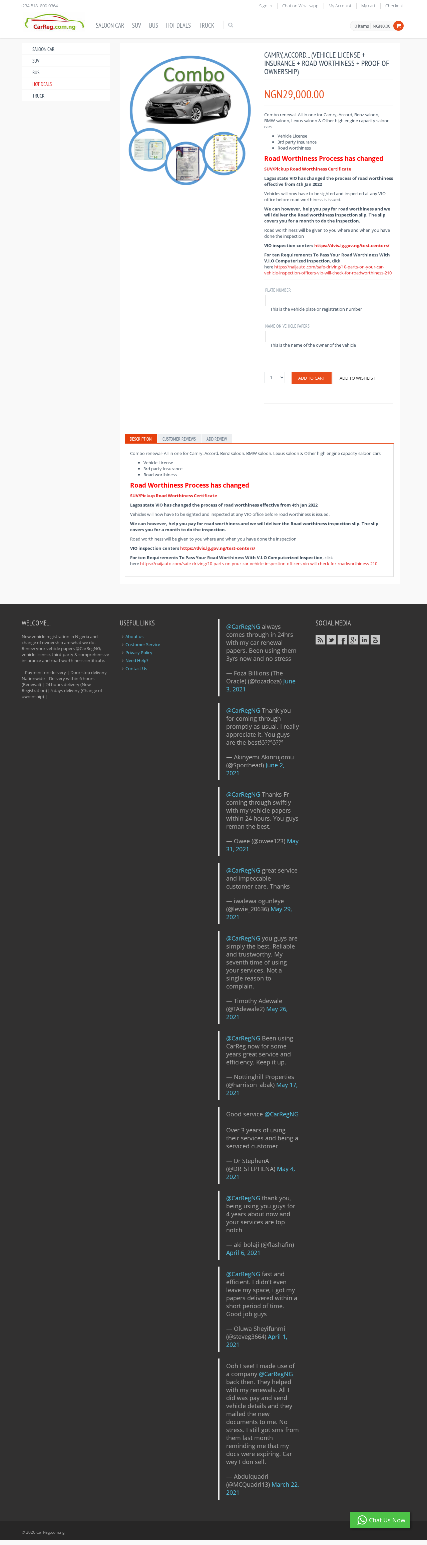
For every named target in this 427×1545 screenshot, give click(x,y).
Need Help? (136, 660)
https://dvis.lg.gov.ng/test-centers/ (351, 245)
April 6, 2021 (243, 1253)
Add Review (216, 439)
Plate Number (278, 290)
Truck (206, 25)
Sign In (265, 6)
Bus (153, 25)
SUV (136, 25)
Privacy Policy (138, 652)
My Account (340, 6)
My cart (368, 6)
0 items (362, 26)
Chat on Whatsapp (300, 6)
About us (134, 636)
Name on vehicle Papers (287, 326)
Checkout (394, 6)
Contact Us (136, 668)
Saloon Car (110, 25)
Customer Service (142, 644)
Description (141, 439)
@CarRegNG (243, 626)
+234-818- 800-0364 (39, 6)
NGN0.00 (381, 26)
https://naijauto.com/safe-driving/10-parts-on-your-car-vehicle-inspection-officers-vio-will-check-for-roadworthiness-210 (328, 270)
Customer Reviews (179, 439)
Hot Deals (178, 25)
